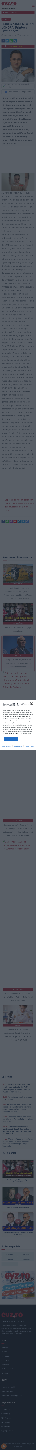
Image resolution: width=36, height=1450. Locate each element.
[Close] (32, 704)
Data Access (18, 746)
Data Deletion (6, 746)
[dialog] (18, 725)
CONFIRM (11, 739)
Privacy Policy (29, 746)
